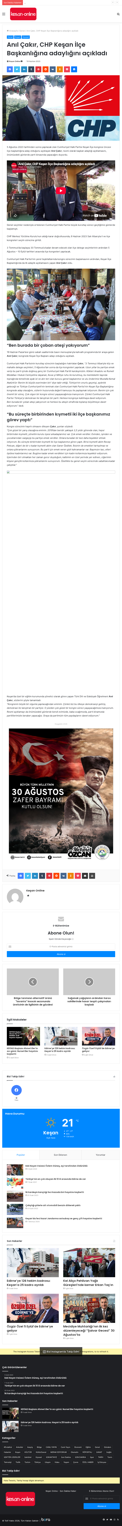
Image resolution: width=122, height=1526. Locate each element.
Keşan (17, 37)
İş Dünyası (102, 1462)
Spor (92, 1457)
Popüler (21, 1154)
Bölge (39, 1447)
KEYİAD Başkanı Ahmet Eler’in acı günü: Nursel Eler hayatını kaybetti (22, 1051)
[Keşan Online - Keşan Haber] (23, 13)
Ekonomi (78, 1447)
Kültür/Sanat (41, 1452)
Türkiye (37, 1462)
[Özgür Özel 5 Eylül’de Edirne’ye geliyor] (98, 1036)
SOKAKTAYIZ (51, 1457)
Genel (22, 31)
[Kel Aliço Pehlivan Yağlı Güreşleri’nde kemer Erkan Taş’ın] (89, 1262)
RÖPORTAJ (87, 1452)
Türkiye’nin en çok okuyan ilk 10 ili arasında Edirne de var (55, 1179)
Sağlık (109, 1452)
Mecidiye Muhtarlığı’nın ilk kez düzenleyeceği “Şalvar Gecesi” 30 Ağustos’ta (89, 1330)
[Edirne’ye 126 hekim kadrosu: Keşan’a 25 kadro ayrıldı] (61, 1036)
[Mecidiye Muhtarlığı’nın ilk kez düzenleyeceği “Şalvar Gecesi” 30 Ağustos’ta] (89, 1308)
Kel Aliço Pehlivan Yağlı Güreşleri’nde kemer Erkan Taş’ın (88, 1283)
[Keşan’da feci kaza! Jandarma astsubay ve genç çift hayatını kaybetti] (15, 1222)
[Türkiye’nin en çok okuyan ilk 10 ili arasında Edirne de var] (15, 1183)
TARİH (100, 1457)
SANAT (99, 1452)
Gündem (107, 1447)
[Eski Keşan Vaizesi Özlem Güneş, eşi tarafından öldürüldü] (15, 1169)
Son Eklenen (60, 1154)
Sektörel (27, 1457)
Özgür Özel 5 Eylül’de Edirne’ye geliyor (98, 1050)
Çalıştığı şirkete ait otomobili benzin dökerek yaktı (52, 1205)
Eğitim (88, 1447)
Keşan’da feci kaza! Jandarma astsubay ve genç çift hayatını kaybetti (63, 1218)
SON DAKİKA (80, 1457)
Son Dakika (66, 1457)
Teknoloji (7, 1462)
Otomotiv (74, 1452)
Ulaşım (47, 1462)
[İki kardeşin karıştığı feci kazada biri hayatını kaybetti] (15, 1196)
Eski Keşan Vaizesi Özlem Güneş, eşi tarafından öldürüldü (56, 1165)
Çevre (75, 1462)
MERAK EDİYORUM (58, 1452)
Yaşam (66, 1462)
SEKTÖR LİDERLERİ (12, 1457)
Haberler (7, 1452)
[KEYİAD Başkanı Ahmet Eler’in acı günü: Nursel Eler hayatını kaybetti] (23, 1036)
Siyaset (26, 37)
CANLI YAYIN (51, 1447)
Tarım (109, 1457)
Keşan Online (14, 61)
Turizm (27, 1462)
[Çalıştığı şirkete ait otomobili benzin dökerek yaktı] (15, 1209)
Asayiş (30, 1447)
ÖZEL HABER (87, 1462)
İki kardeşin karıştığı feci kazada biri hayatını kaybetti (54, 1192)
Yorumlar (100, 1154)
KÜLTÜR (28, 1452)
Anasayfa (13, 31)
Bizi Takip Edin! (11, 1470)
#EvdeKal (8, 1447)
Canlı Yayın (65, 1447)
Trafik (18, 1462)
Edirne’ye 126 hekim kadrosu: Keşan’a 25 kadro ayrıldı (59, 1050)
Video (57, 1462)
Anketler (19, 1447)
